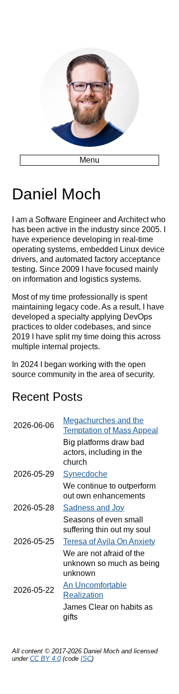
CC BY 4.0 (45, 658)
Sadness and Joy (93, 508)
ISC (86, 658)
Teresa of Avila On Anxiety (109, 541)
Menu (89, 160)
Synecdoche (85, 474)
